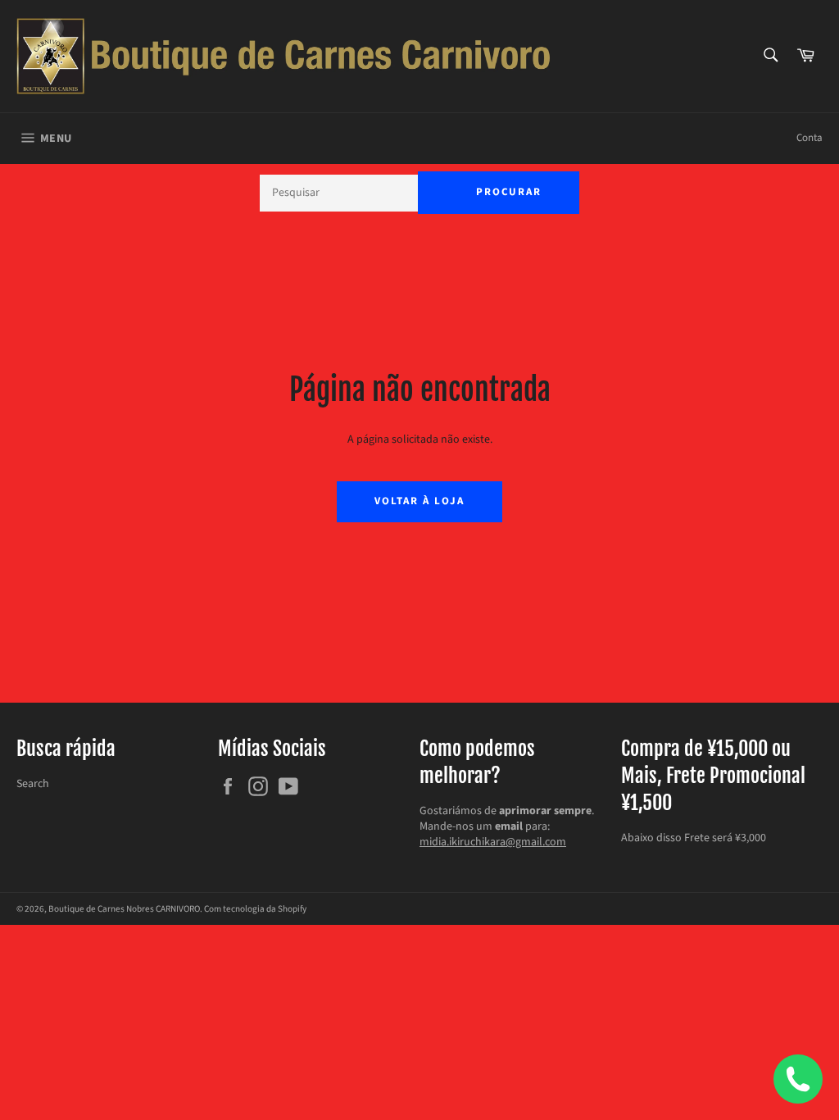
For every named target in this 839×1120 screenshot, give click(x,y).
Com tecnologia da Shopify (255, 909)
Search (32, 784)
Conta (809, 137)
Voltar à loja (419, 501)
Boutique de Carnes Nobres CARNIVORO (124, 909)
